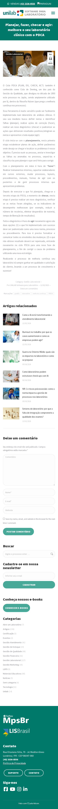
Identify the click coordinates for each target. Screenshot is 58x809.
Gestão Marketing (11, 664)
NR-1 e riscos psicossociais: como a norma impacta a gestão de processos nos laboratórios (38, 392)
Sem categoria (9, 682)
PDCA (51, 293)
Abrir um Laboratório (12, 624)
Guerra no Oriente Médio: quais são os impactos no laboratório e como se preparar (38, 355)
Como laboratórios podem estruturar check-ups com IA (35, 373)
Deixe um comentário (29, 288)
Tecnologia (8, 687)
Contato (34, 772)
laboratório (26, 293)
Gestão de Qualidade (12, 651)
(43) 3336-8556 (10, 759)
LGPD (5, 669)
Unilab (5, 691)
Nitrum (36, 803)
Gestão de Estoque (11, 647)
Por (22, 285)
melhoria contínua (39, 293)
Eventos (6, 638)
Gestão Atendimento (12, 642)
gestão (17, 293)
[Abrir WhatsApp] (50, 801)
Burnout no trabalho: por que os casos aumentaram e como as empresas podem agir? (37, 336)
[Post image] (11, 320)
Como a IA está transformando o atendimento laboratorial (37, 317)
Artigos (6, 629)
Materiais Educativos (12, 673)
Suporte (13, 772)
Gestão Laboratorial (14, 54)
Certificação (8, 633)
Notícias (6, 678)
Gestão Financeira (11, 655)
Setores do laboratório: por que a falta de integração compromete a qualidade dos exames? (38, 412)
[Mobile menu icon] (53, 13)
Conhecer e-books (16, 607)
